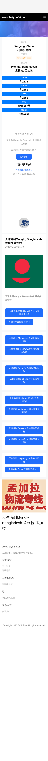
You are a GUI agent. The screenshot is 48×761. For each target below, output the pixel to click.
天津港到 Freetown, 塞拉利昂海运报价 (24, 350)
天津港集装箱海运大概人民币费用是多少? (24, 312)
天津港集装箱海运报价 (19, 322)
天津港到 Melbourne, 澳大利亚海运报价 (24, 410)
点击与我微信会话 (24, 170)
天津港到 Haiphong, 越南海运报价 (24, 460)
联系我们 (24, 157)
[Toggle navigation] (44, 17)
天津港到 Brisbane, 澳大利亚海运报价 (24, 400)
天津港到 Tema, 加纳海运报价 (23, 469)
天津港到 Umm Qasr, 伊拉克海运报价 (24, 440)
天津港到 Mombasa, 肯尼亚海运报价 (24, 339)
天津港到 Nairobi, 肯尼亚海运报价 (24, 380)
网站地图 (6, 570)
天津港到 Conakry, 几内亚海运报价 (24, 430)
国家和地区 (7, 584)
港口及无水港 (8, 598)
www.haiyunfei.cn (13, 17)
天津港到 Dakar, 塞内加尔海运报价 (24, 369)
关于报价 (6, 566)
